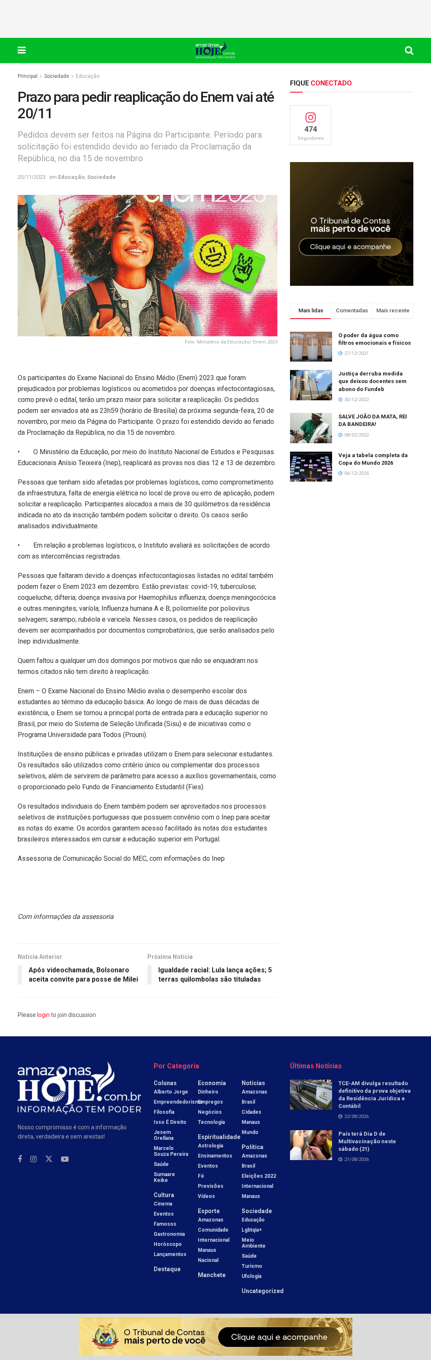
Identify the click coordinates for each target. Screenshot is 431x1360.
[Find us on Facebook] (20, 1159)
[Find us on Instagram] (33, 1159)
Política (252, 1147)
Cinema (163, 1204)
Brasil (248, 1102)
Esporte (209, 1211)
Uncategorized (263, 1291)
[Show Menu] (22, 50)
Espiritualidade (219, 1137)
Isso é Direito (170, 1122)
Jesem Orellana (163, 1135)
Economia (212, 1083)
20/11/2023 (31, 177)
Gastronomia (169, 1234)
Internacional (213, 1240)
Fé (201, 1176)
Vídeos (206, 1196)
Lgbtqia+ (252, 1230)
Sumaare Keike (164, 1177)
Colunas (165, 1083)
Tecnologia (211, 1122)
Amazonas (210, 1220)
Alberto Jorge (171, 1092)
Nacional (208, 1260)
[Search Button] (409, 50)
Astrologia (210, 1146)
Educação (87, 76)
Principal (27, 76)
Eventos (164, 1214)
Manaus (207, 1250)
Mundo (250, 1132)
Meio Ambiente (254, 1243)
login (43, 1014)
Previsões (210, 1186)
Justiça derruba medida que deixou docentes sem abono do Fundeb (372, 381)
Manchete (212, 1275)
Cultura (164, 1195)
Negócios (210, 1112)
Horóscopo (168, 1244)
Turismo (252, 1266)
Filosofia (164, 1112)
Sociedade (56, 76)
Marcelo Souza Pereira (171, 1151)
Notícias (253, 1083)
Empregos (210, 1102)
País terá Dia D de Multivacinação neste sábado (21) (367, 1141)
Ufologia (251, 1276)
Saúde (161, 1164)
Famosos (165, 1224)
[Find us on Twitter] (49, 1159)
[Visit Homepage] (215, 50)
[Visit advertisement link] (351, 223)
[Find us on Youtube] (65, 1159)
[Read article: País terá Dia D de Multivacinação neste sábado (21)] (311, 1145)
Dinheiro (208, 1092)
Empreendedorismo (178, 1102)
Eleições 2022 (259, 1176)
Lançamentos (170, 1254)
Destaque (167, 1269)
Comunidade (213, 1230)
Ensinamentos (215, 1156)
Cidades (251, 1112)
